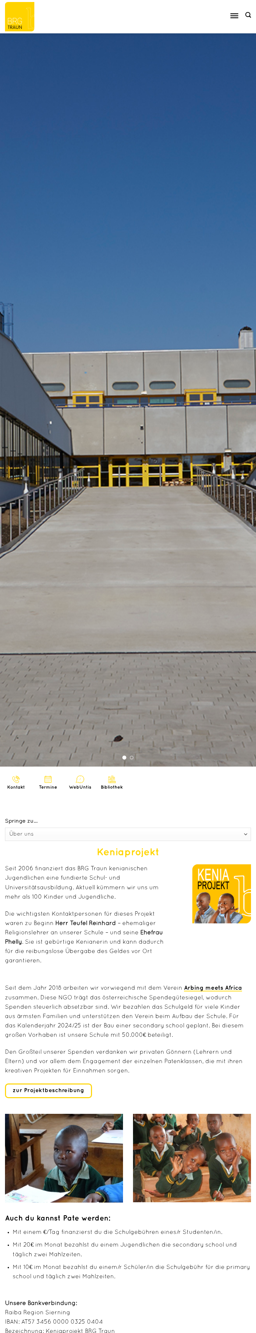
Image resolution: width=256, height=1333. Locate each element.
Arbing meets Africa (213, 988)
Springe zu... (21, 821)
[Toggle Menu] (234, 16)
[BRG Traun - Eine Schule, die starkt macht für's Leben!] (22, 16)
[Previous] (14, 400)
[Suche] (248, 15)
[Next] (242, 400)
